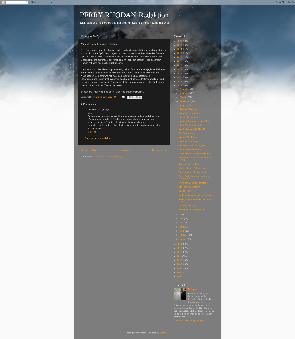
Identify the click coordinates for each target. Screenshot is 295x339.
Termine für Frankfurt (189, 164)
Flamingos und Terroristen (192, 209)
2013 (180, 248)
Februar (183, 235)
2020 (180, 65)
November (184, 93)
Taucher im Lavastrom (190, 187)
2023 (180, 53)
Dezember (184, 89)
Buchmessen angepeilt (190, 149)
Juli (181, 215)
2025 (180, 45)
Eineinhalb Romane (188, 117)
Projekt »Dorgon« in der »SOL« (194, 121)
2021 (180, 61)
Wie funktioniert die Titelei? (192, 129)
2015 (180, 86)
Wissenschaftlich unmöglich (192, 145)
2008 (180, 268)
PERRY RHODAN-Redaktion (124, 14)
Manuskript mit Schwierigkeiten (194, 168)
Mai (181, 223)
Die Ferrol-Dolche (187, 205)
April (181, 227)
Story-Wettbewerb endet (191, 125)
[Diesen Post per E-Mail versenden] (128, 97)
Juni (181, 219)
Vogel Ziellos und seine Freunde (194, 153)
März (182, 231)
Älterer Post (159, 150)
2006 (180, 276)
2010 (180, 260)
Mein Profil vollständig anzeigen (189, 320)
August (183, 105)
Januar (183, 239)
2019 (180, 69)
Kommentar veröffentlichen (98, 138)
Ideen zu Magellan (188, 109)
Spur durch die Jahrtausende (193, 172)
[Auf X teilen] (134, 97)
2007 (180, 272)
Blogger (163, 333)
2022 (180, 57)
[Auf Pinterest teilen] (140, 97)
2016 (180, 82)
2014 (180, 244)
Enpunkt (195, 289)
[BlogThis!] (131, 97)
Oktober (183, 97)
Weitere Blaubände (188, 137)
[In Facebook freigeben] (137, 97)
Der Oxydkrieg (186, 133)
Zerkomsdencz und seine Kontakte (196, 195)
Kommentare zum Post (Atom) (107, 156)
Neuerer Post (89, 150)
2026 (180, 41)
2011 (179, 256)
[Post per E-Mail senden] (123, 97)
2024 (180, 49)
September (185, 101)
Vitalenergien (185, 191)
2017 (180, 77)
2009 (180, 264)
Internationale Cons (188, 141)
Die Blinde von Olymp (189, 113)
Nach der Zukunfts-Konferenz (193, 183)
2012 (180, 252)
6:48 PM (92, 132)
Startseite (125, 150)
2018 (180, 73)
